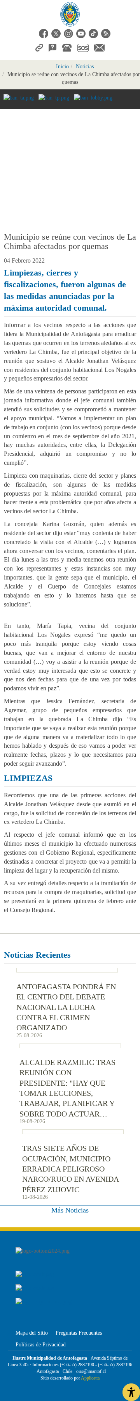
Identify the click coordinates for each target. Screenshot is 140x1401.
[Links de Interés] (39, 47)
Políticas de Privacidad (41, 1345)
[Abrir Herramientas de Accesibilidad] (131, 1392)
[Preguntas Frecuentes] (52, 47)
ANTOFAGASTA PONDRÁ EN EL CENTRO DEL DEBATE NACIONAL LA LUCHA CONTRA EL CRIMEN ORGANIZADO (66, 1007)
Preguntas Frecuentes (79, 1333)
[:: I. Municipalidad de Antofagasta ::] (70, 14)
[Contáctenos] (99, 47)
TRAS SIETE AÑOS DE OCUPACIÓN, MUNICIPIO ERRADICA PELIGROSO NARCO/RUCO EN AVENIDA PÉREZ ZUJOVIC (70, 1169)
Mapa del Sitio (32, 1333)
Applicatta (90, 1378)
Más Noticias (70, 1210)
